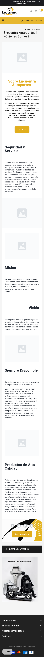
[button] (31, 11)
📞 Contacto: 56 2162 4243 (31, 21)
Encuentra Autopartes (25, 646)
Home (27, 29)
